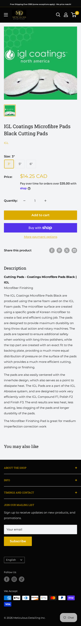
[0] (73, 14)
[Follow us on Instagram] (14, 579)
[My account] (66, 15)
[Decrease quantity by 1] (24, 201)
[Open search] (58, 15)
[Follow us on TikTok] (21, 579)
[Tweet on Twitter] (67, 250)
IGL (6, 143)
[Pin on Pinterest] (59, 250)
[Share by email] (74, 250)
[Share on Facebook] (52, 250)
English (11, 559)
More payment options (40, 237)
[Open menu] (6, 14)
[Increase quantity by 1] (45, 201)
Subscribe (18, 541)
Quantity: (11, 200)
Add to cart (40, 215)
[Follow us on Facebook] (6, 579)
